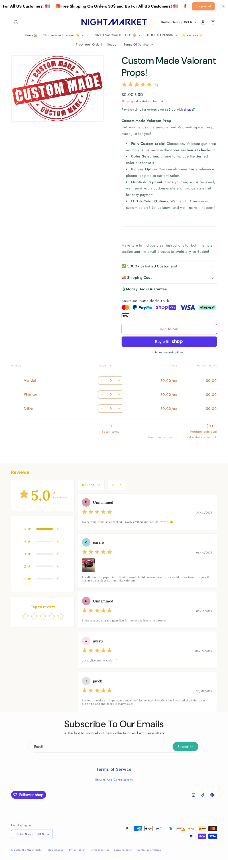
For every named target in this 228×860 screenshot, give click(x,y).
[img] (137, 85)
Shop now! (203, 6)
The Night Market (32, 850)
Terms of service (100, 850)
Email (38, 746)
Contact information (149, 850)
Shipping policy (123, 850)
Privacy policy (77, 850)
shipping (180, 437)
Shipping (127, 101)
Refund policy (56, 850)
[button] (16, 22)
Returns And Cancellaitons (114, 779)
